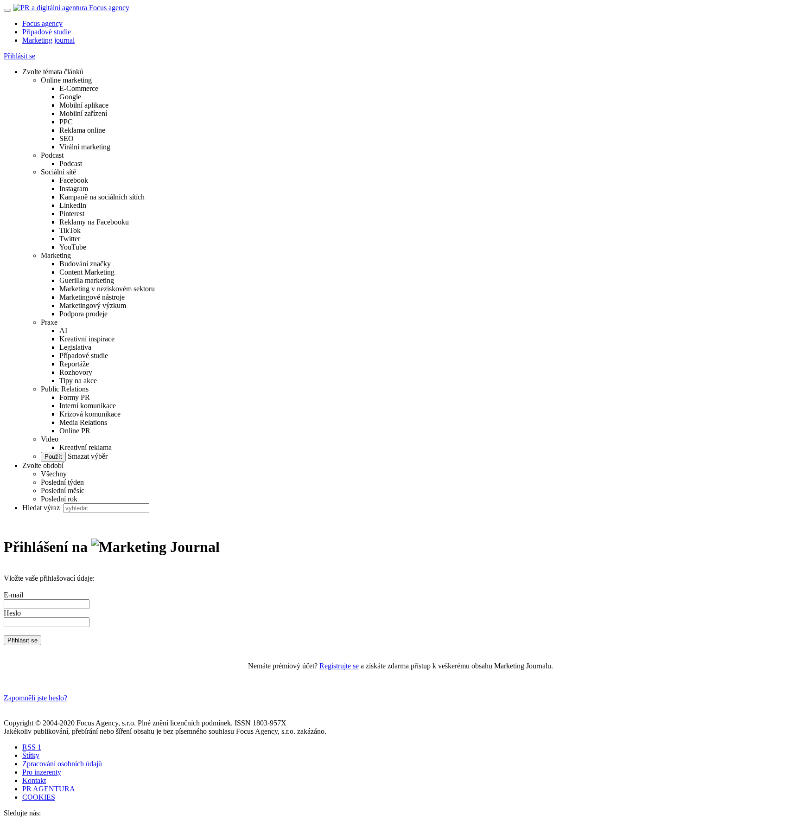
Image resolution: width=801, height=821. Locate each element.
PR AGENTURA (48, 789)
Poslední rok (59, 499)
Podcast (52, 155)
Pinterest (71, 214)
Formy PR (74, 397)
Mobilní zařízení (83, 113)
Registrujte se (339, 666)
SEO (66, 138)
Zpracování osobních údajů (62, 764)
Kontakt (34, 780)
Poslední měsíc (62, 490)
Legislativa (75, 347)
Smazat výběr (87, 456)
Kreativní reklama (85, 447)
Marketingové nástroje (92, 297)
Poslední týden (62, 482)
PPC (66, 122)
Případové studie (46, 32)
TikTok (70, 230)
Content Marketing (86, 272)
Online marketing (66, 80)
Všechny (54, 474)
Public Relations (65, 389)
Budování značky (85, 264)
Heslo (12, 613)
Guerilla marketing (86, 280)
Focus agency (42, 23)
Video (49, 439)
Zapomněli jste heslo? (35, 698)
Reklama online (82, 130)
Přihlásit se (19, 56)
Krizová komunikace (90, 414)
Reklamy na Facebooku (94, 222)
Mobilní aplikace (83, 105)
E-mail (13, 595)
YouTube (72, 247)
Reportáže (74, 364)
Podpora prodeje (83, 314)
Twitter (69, 239)
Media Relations (83, 422)
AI (63, 330)
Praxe (49, 322)
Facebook (73, 180)
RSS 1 (31, 747)
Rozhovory (75, 372)
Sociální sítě (58, 172)
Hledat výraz (42, 508)
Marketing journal (48, 40)
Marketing (56, 255)
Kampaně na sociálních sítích (102, 197)
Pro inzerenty (41, 772)
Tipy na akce (78, 381)
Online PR (74, 431)
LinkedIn (72, 205)
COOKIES (38, 797)
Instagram (73, 188)
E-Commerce (78, 88)
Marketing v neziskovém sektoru (107, 289)
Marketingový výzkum (92, 305)
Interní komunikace (87, 406)
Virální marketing (84, 147)
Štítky (30, 755)
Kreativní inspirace (86, 339)
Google (70, 97)
